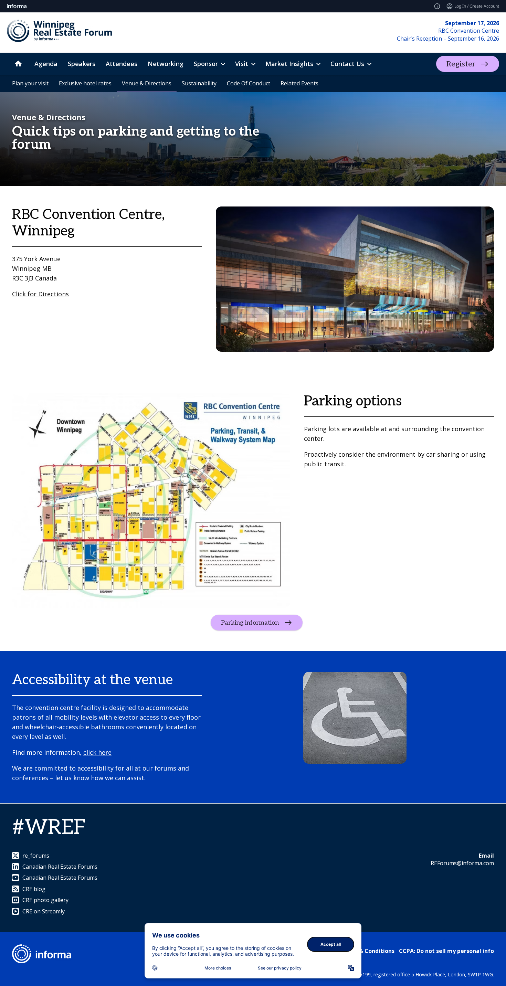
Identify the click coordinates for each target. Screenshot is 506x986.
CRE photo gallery (45, 900)
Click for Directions (40, 294)
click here (97, 752)
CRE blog (33, 889)
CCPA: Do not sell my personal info (446, 951)
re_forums (35, 855)
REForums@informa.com (462, 863)
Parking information (250, 622)
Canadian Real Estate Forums (59, 866)
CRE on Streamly (43, 911)
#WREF (49, 827)
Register (460, 64)
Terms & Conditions (367, 951)
